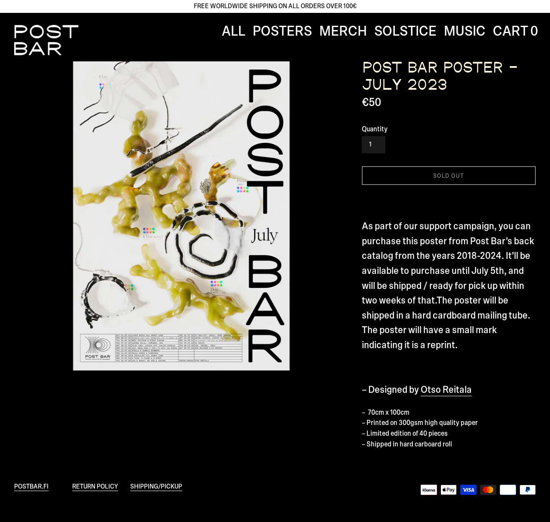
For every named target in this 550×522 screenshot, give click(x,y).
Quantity (375, 129)
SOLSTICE (405, 31)
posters (282, 31)
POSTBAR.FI (31, 486)
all (233, 31)
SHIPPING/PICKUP (156, 486)
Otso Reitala (446, 390)
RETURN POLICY (95, 486)
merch (343, 31)
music (465, 31)
